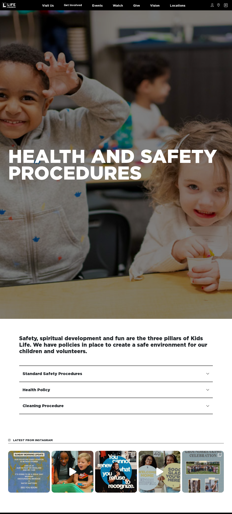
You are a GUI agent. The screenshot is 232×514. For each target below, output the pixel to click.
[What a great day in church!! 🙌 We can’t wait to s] (116, 472)
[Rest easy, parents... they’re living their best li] (72, 472)
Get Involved (73, 5)
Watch (118, 5)
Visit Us (48, 5)
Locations (177, 5)
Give (136, 5)
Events (97, 5)
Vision (155, 5)
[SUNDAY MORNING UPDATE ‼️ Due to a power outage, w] (29, 472)
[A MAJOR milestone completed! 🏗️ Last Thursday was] (203, 472)
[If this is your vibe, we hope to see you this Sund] (159, 472)
